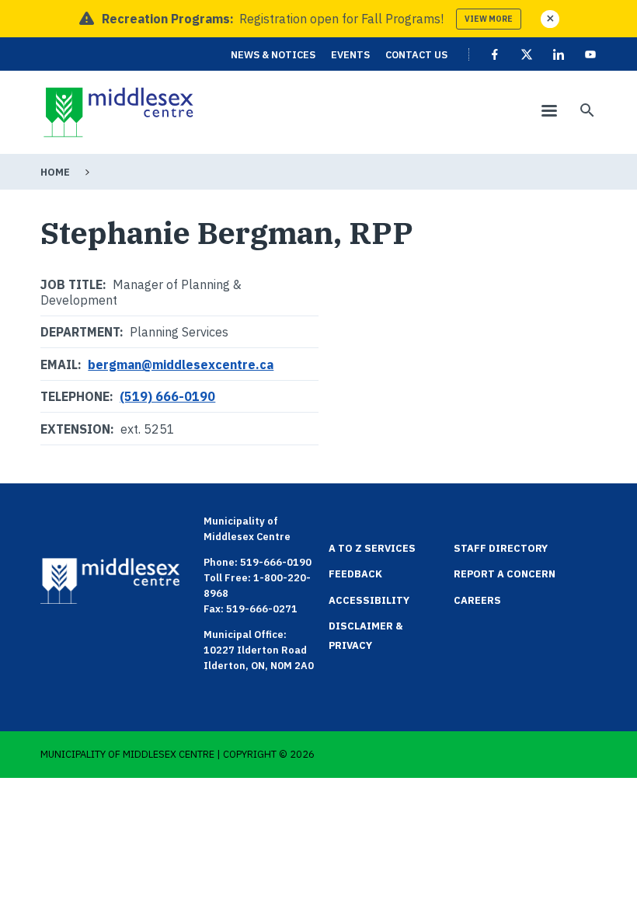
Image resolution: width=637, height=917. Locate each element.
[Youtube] (590, 54)
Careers (477, 600)
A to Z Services (372, 548)
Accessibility (369, 600)
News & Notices (273, 54)
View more (489, 19)
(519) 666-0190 (167, 396)
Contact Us (416, 54)
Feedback (355, 574)
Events (350, 54)
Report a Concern (504, 574)
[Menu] (548, 112)
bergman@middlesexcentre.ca (180, 364)
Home (55, 172)
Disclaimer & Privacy (366, 635)
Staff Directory (501, 548)
